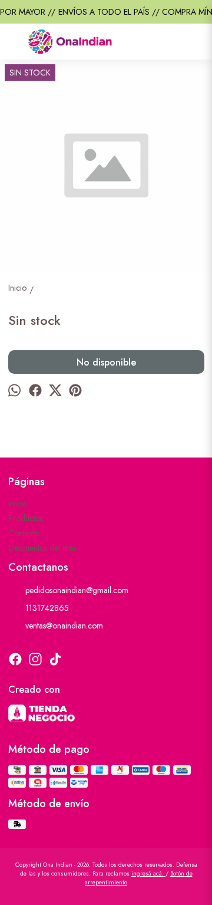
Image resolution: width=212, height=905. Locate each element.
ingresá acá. (148, 873)
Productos (25, 518)
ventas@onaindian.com (64, 625)
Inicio (17, 503)
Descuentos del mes (42, 548)
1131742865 (47, 608)
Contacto (23, 533)
